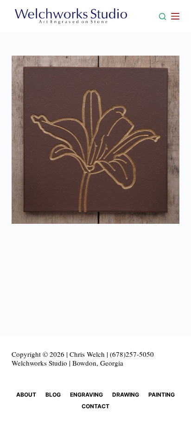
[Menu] (175, 16)
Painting (161, 394)
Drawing (125, 394)
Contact (95, 406)
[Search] (162, 16)
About (26, 394)
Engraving (86, 394)
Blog (53, 394)
